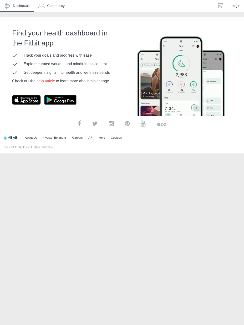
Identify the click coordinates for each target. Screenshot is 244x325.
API (90, 137)
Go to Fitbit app (31, 100)
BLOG (161, 125)
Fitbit (11, 138)
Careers (77, 137)
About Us (31, 137)
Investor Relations (54, 137)
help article (46, 81)
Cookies (116, 137)
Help (102, 137)
